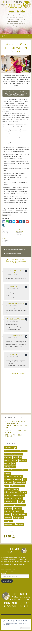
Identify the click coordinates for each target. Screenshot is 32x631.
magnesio (7, 495)
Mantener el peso (18, 495)
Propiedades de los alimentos (13, 511)
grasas (6, 486)
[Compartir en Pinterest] (17, 221)
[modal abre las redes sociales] (3, 225)
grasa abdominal (19, 483)
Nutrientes (18, 498)
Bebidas (14, 460)
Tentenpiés (7, 518)
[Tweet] (14, 221)
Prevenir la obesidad (7, 229)
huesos (15, 489)
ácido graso (8, 521)
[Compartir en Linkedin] (20, 221)
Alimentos (23, 451)
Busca (29, 36)
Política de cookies (6, 624)
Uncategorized (18, 518)
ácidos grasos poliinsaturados (14, 524)
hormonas (7, 489)
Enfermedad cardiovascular (13, 476)
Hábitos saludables (10, 492)
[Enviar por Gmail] (27, 221)
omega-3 (21, 502)
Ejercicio (7, 473)
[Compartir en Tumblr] (24, 221)
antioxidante (18, 457)
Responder (26, 271)
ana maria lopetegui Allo (16, 271)
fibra (24, 479)
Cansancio (22, 460)
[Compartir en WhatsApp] (7, 221)
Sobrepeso (22, 249)
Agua (14, 448)
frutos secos (8, 483)
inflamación (22, 492)
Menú (5, 36)
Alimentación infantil (10, 249)
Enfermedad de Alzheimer (12, 479)
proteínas (7, 514)
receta (15, 514)
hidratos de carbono (17, 486)
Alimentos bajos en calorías (13, 454)
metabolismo (8, 498)
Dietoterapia (23, 470)
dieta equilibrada (9, 467)
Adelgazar (7, 448)
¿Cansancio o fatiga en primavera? (13, 253)
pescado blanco (19, 505)
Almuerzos (7, 457)
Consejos (17, 249)
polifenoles (8, 508)
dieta (14, 463)
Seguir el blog (7, 581)
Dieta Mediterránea (10, 470)
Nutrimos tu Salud (16, 11)
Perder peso (8, 505)
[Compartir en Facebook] (10, 221)
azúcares (7, 460)
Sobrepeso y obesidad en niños (16, 48)
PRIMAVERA (18, 508)
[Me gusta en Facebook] (3, 221)
